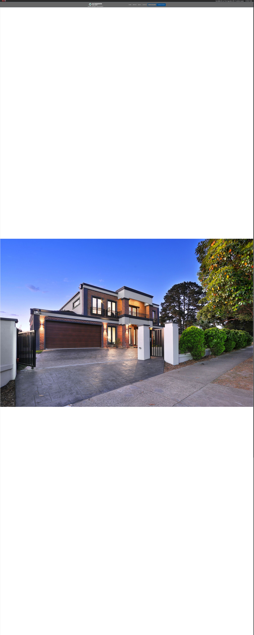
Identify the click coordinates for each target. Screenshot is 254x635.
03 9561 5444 (248, 1)
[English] (5, 0)
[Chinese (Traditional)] (3, 0)
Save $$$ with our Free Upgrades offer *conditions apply (230, 1)
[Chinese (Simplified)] (2, 0)
